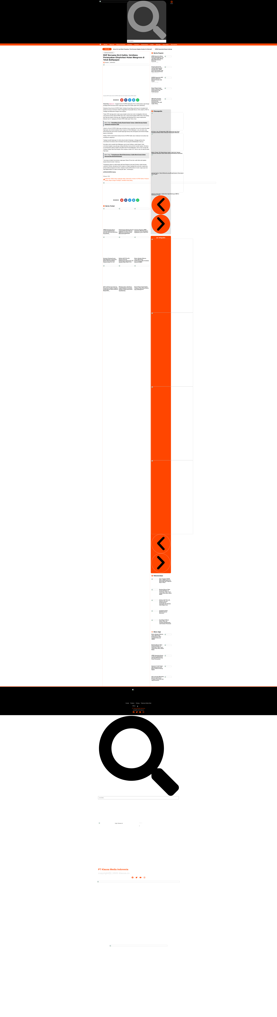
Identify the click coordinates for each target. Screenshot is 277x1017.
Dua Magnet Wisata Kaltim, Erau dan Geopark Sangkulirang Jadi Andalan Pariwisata (165, 621)
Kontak (127, 703)
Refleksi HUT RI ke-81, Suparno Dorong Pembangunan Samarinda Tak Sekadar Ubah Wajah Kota (126, 260)
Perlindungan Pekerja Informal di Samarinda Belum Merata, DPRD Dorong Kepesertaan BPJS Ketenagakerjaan (126, 231)
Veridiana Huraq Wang (127, 180)
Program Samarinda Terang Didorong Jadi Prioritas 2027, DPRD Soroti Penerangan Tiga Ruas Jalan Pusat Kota (157, 69)
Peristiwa (129, 44)
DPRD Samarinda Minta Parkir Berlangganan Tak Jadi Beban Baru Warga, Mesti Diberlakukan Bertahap (157, 59)
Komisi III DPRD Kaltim (138, 178)
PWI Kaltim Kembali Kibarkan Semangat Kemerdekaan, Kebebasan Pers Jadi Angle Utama (156, 101)
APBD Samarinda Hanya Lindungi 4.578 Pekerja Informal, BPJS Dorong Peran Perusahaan (110, 231)
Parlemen (136, 44)
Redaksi (132, 703)
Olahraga (158, 44)
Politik (152, 44)
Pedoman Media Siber (146, 703)
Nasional (112, 44)
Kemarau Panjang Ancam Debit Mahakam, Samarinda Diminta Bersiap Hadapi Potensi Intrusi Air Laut (110, 260)
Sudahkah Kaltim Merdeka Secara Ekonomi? (163, 612)
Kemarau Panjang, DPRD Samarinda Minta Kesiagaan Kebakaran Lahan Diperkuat (141, 231)
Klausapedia (174, 44)
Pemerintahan (144, 44)
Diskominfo (129, 178)
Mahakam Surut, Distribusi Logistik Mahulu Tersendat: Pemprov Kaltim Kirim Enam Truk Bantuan (125, 288)
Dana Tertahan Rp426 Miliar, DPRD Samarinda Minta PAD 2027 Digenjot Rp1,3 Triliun (165, 580)
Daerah (105, 44)
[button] (121, 100)
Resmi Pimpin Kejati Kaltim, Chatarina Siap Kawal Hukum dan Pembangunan (141, 288)
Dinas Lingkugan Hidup (120, 178)
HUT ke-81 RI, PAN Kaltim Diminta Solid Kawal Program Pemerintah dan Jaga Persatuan (157, 678)
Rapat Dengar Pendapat (115, 180)
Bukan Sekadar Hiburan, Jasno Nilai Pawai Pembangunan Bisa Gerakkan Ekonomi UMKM (141, 260)
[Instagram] (143, 712)
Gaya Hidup (166, 44)
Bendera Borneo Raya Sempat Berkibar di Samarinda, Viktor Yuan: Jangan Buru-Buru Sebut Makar (165, 592)
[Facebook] (134, 712)
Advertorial (106, 52)
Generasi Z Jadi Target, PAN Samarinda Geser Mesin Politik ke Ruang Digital (157, 667)
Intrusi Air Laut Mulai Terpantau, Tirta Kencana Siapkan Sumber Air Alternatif (132, 49)
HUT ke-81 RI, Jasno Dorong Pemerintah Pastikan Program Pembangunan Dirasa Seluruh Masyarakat (110, 288)
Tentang (137, 703)
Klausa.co (111, 103)
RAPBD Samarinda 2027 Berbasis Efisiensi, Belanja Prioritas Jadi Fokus (157, 79)
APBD (112, 178)
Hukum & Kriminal (120, 44)
